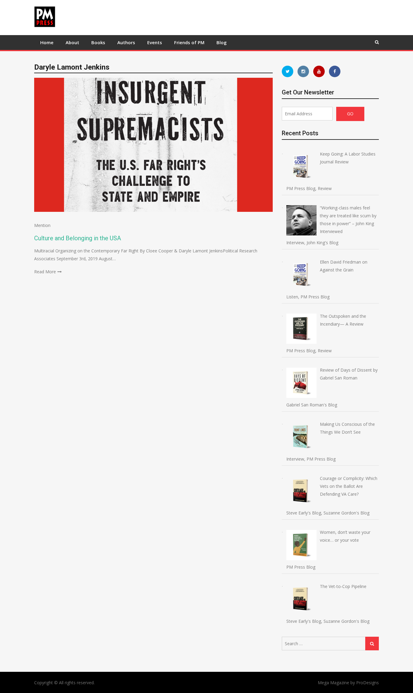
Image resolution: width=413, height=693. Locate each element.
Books (98, 42)
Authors (126, 42)
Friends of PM (189, 42)
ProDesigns (367, 682)
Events (154, 42)
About (72, 42)
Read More (45, 271)
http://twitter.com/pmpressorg (287, 71)
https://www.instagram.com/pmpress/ (303, 71)
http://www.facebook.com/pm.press (334, 71)
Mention (42, 225)
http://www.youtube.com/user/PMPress (319, 71)
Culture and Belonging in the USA (77, 238)
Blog (221, 42)
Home (47, 42)
